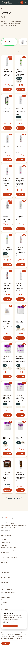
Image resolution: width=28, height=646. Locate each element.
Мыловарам (4, 582)
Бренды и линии (5, 597)
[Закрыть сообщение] (25, 613)
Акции (2, 600)
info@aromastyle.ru (6, 533)
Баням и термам (5, 577)
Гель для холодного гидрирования (19, 287)
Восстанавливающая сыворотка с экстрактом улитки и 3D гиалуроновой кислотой (7, 217)
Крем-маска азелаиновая (6, 149)
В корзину (8, 89)
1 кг (23, 329)
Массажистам (5, 575)
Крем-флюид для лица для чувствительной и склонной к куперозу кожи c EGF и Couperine (7, 73)
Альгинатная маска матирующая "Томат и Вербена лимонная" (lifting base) (7, 438)
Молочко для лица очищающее (6, 182)
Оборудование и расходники (9, 557)
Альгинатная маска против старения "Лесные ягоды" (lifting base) (7, 399)
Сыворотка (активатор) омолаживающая (7, 111)
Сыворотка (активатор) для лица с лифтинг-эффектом (20, 73)
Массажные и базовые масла (9, 547)
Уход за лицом (5, 552)
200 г (18, 329)
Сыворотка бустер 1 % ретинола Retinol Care (20, 251)
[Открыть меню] (25, 2)
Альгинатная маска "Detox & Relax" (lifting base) (20, 399)
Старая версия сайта (10, 626)
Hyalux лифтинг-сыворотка (20, 149)
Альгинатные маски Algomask (9, 550)
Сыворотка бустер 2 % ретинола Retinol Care (7, 287)
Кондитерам (4, 585)
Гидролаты (4, 545)
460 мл (19, 81)
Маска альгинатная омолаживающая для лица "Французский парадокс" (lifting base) (7, 361)
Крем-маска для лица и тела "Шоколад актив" (7, 476)
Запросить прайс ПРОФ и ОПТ (9, 592)
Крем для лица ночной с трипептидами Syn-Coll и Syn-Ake (20, 182)
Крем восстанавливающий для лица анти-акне (20, 112)
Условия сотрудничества (8, 595)
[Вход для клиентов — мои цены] (18, 2)
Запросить (8, 490)
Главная (3, 9)
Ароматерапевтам (6, 580)
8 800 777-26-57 (5, 530)
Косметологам (5, 570)
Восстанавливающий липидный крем (7, 250)
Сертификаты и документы (8, 605)
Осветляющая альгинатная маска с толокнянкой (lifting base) (20, 438)
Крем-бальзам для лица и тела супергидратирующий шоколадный (20, 476)
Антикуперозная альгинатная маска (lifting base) (20, 322)
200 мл (19, 78)
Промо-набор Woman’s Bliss (6, 320)
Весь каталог (4, 562)
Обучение (4, 602)
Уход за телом (5, 555)
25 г (18, 326)
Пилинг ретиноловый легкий (19, 216)
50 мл (18, 116)
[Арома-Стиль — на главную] (6, 2)
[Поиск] (14, 2)
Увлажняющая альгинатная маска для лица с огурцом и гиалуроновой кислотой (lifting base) (20, 361)
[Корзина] (21, 2)
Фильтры (14, 32)
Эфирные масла (5, 542)
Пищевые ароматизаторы (8, 560)
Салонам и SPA (5, 572)
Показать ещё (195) (14, 498)
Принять (5, 643)
